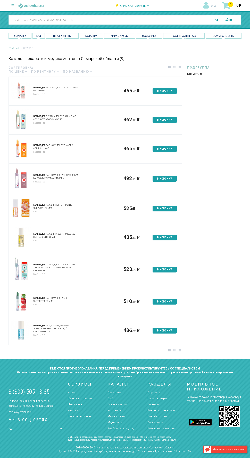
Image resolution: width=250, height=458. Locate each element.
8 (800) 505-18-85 (29, 391)
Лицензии (153, 404)
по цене (17, 71)
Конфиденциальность (161, 428)
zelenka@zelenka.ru (20, 412)
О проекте (153, 392)
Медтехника (149, 35)
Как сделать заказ (79, 416)
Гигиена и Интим (62, 35)
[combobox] (108, 19)
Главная (14, 48)
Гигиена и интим (117, 404)
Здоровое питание (223, 35)
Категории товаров (80, 398)
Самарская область (133, 5)
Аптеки (72, 392)
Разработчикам (157, 416)
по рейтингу (44, 71)
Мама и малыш (119, 35)
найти (228, 20)
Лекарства (20, 35)
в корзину (164, 91)
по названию (76, 71)
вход (213, 5)
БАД (38, 35)
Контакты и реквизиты (161, 410)
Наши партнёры (157, 398)
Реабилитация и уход (184, 35)
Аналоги (73, 410)
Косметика (91, 35)
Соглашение (155, 422)
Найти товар (75, 404)
